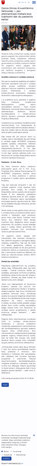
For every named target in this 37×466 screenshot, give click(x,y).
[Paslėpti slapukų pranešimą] (34, 435)
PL (25, 2)
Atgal (5, 385)
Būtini (6, 451)
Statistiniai (8, 455)
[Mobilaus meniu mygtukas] (34, 2)
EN (22, 2)
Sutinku (6, 458)
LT (19, 2)
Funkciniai (17, 451)
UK (28, 2)
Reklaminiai (21, 455)
